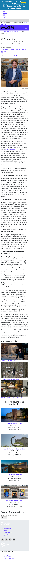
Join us (23, 2)
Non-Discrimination (9, 559)
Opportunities (8, 532)
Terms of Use (8, 557)
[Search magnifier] (27, 20)
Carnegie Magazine (7, 31)
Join (4, 11)
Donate (5, 13)
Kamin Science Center (15, 475)
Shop (5, 536)
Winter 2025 (17, 31)
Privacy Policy (8, 555)
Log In (4, 17)
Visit (4, 15)
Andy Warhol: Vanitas (11, 149)
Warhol (6, 51)
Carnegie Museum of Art (14, 423)
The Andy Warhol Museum (14, 500)
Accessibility (7, 528)
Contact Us (7, 534)
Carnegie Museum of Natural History (14, 449)
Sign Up (4, 517)
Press (5, 530)
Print (2, 53)
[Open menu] (26, 27)
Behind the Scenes (14, 49)
